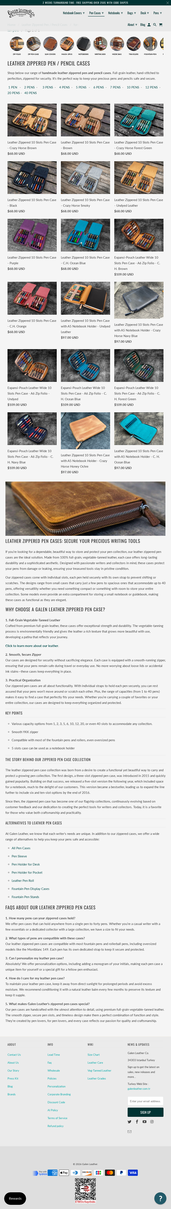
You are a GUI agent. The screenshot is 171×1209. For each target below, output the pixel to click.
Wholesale (54, 1070)
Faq (50, 1062)
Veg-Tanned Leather (99, 1070)
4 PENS (64, 87)
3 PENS (48, 87)
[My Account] (149, 25)
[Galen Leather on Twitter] (130, 1121)
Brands (12, 1094)
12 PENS (151, 87)
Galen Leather (89, 1164)
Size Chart (94, 1054)
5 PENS (81, 87)
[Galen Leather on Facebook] (137, 1121)
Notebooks (115, 12)
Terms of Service (57, 1118)
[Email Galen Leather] (130, 1131)
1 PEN (12, 87)
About (132, 24)
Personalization (56, 1086)
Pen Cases (96, 12)
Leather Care (95, 1062)
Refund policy (56, 1126)
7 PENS (115, 87)
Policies (52, 1078)
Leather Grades (97, 1078)
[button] (160, 1198)
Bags (131, 12)
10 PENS (133, 87)
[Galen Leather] (21, 13)
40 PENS (30, 93)
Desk (145, 12)
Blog (10, 1086)
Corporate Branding (59, 1094)
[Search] (155, 25)
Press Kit (13, 1078)
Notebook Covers (74, 12)
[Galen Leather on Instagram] (152, 1121)
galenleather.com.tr (139, 1088)
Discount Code (56, 1102)
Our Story (13, 1070)
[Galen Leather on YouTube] (145, 1121)
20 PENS (14, 93)
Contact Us (14, 1054)
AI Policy (53, 1110)
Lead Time (54, 1054)
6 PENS (98, 87)
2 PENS (29, 87)
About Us (13, 1062)
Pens (157, 12)
